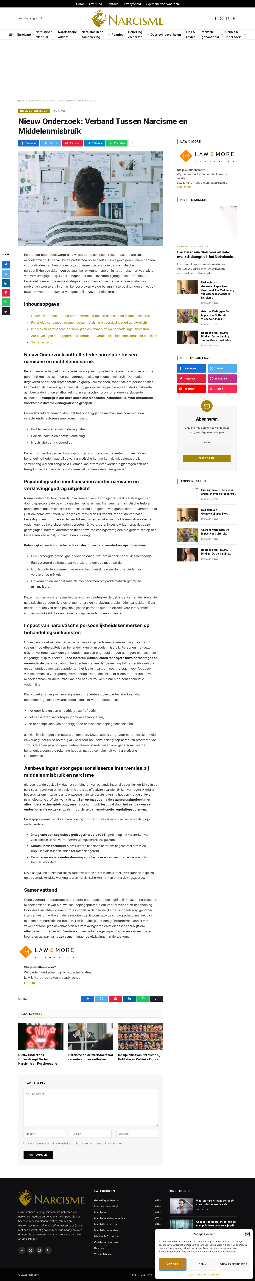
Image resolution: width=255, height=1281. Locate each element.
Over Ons (95, 4)
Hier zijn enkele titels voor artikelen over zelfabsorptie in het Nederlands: (205, 254)
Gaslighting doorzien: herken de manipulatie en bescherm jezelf (216, 1223)
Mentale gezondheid (210, 34)
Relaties (117, 34)
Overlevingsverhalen (165, 34)
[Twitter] (6, 274)
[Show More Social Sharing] (132, 143)
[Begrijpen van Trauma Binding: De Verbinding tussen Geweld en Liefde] (187, 338)
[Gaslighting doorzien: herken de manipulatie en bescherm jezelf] (181, 1227)
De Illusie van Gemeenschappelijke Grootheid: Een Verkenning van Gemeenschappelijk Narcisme (217, 290)
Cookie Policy (195, 1274)
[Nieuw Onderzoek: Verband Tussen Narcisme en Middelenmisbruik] (90, 198)
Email (207, 442)
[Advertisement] (127, 69)
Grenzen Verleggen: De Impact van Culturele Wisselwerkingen (215, 315)
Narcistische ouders (67, 34)
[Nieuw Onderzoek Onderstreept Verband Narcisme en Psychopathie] (40, 1036)
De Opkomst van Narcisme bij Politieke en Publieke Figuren (139, 1057)
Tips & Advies (190, 34)
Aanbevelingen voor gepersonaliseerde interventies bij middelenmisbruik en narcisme (94, 336)
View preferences (233, 1264)
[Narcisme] (127, 18)
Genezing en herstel (135, 34)
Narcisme (24, 34)
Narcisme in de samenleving (92, 34)
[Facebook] (6, 265)
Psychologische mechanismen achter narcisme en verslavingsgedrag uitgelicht (89, 322)
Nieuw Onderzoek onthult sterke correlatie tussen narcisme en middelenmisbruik (91, 316)
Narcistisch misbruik (43, 34)
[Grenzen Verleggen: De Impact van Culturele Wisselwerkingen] (187, 316)
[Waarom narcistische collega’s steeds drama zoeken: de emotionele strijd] (181, 1206)
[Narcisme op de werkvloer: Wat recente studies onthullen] (90, 1036)
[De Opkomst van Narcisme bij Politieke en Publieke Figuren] (140, 1036)
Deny (202, 1264)
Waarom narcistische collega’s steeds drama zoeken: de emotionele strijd (215, 1202)
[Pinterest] (6, 293)
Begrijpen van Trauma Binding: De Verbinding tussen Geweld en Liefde (216, 336)
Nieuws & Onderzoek (232, 34)
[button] (247, 1234)
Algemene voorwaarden (162, 4)
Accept (172, 1264)
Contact (112, 4)
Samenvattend (41, 342)
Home (80, 4)
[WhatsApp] (6, 302)
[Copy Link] (6, 311)
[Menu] (11, 35)
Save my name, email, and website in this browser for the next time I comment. (76, 1143)
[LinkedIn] (6, 283)
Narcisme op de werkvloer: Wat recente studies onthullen (90, 1057)
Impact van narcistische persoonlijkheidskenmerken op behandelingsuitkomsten (90, 329)
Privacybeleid (211, 1274)
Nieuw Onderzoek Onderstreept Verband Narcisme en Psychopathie (37, 1059)
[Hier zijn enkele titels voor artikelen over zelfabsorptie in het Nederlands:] (207, 224)
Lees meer (32, 983)
